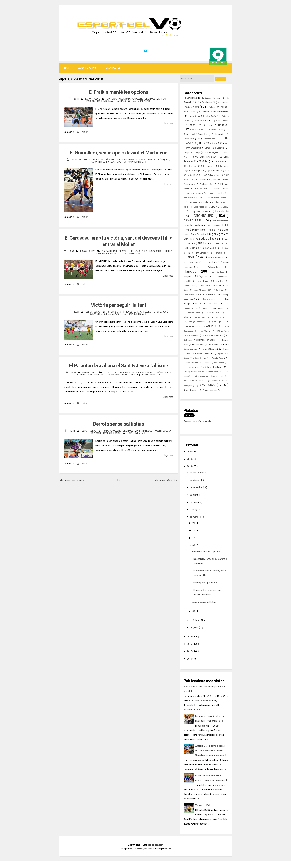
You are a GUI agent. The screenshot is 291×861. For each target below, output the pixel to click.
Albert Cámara (190, 111)
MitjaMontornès (222, 317)
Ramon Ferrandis (100, 161)
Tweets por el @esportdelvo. (198, 421)
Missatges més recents (72, 480)
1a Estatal (111, 372)
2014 (189, 658)
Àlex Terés (211, 116)
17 (194, 538)
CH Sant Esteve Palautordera (137, 372)
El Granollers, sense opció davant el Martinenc (118, 153)
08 (194, 545)
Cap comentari (141, 101)
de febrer (195, 620)
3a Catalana (223, 102)
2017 (189, 636)
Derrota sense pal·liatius (118, 424)
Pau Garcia (205, 331)
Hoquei (188, 276)
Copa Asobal (199, 207)
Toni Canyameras (192, 367)
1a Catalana (110, 251)
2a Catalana (204, 102)
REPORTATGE (216, 344)
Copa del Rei (222, 211)
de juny (193, 494)
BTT (227, 143)
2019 (189, 459)
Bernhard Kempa (211, 139)
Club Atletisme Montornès (217, 198)
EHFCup (220, 243)
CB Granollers (126, 159)
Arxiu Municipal (222, 121)
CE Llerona (207, 166)
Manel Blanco (209, 308)
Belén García (198, 130)
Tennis (206, 363)
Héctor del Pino (218, 272)
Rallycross (188, 340)
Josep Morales (210, 299)
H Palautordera (213, 267)
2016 (189, 644)
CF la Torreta (222, 166)
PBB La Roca (222, 331)
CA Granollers (193, 148)
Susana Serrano (191, 362)
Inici (66, 67)
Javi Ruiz (220, 281)
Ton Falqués (219, 363)
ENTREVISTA (190, 248)
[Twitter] (145, 51)
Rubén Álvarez (204, 353)
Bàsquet (111, 159)
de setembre (196, 487)
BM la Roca (212, 143)
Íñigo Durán (204, 276)
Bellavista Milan (216, 130)
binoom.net (156, 844)
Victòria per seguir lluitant (118, 305)
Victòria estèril (202, 805)
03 (194, 611)
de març (194, 517)
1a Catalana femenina (212, 98)
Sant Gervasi (200, 358)
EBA (216, 234)
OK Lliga (217, 322)
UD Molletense (218, 376)
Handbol (90, 101)
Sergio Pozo (218, 358)
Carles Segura (212, 152)
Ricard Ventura (190, 349)
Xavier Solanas (111, 433)
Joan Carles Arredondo (210, 286)
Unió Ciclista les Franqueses (196, 381)
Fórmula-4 (219, 253)
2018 (189, 466)
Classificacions (87, 67)
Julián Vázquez (113, 314)
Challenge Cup (206, 184)
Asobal (192, 124)
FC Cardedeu (156, 251)
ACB (223, 107)
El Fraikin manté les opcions (118, 92)
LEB (202, 304)
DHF (138, 430)
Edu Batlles (208, 238)
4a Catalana (211, 107)
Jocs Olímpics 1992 (203, 290)
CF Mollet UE (126, 251)
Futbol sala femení (193, 262)
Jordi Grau (220, 290)
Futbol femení (215, 257)
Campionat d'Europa (192, 152)
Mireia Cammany (203, 317)
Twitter (83, 132)
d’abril (193, 509)
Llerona (213, 303)
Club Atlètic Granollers (193, 198)
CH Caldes (201, 179)
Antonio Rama (115, 98)
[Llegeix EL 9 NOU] (218, 55)
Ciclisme (215, 189)
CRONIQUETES (113, 67)
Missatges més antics (166, 480)
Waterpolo (188, 386)
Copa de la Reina (200, 211)
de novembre (196, 472)
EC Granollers (143, 311)
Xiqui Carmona (211, 390)
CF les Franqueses (196, 170)
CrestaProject (141, 849)
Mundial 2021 (203, 322)
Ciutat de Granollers (216, 193)
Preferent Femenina (214, 335)
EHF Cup (163, 98)
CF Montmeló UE (191, 175)
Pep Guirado (194, 335)
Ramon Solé (199, 344)
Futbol (169, 251)
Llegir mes (168, 123)
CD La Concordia (191, 166)
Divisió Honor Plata (203, 229)
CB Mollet (204, 161)
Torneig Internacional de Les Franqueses (201, 372)
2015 (189, 651)
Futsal (211, 262)
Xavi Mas (121, 101)
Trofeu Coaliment (201, 376)
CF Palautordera (212, 175)
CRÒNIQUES (151, 98)
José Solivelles (207, 294)
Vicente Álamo (218, 381)
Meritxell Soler (213, 313)
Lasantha (167, 849)
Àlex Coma (195, 116)
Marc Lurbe (129, 374)
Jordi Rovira (113, 374)
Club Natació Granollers (199, 202)
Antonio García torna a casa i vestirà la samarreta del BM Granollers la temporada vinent (210, 750)
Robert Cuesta (163, 430)
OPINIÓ (210, 326)
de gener (194, 627)
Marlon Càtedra (195, 313)
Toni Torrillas (106, 101)
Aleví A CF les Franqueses (215, 111)
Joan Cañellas (190, 286)
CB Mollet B (220, 161)
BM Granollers (134, 98)
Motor (190, 322)
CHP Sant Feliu (201, 188)
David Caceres (213, 225)
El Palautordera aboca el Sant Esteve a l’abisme (118, 365)
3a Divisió (113, 311)
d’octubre (195, 480)
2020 (189, 451)
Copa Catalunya (146, 159)
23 (194, 523)
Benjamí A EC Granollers (196, 134)
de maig (194, 502)
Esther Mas (208, 248)
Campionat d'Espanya (215, 148)
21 (194, 530)
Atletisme (209, 125)
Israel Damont (204, 281)
